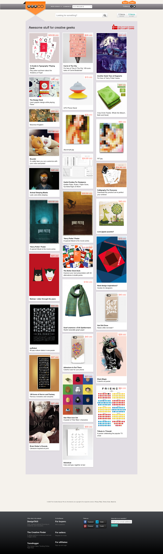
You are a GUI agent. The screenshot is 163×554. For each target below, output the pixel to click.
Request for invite (61, 535)
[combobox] (82, 6)
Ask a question (60, 524)
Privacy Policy (98, 502)
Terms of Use (106, 502)
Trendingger (33, 543)
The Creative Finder (36, 532)
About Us (113, 502)
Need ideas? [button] (56, 6)
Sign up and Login (61, 545)
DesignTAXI (32, 521)
